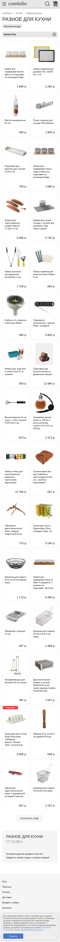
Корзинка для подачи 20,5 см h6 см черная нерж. (15, 580)
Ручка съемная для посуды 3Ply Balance (43, 121)
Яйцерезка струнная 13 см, (15, 632)
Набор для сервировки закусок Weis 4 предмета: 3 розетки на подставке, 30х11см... (44, 582)
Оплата (6, 892)
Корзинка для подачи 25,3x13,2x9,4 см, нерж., (44, 634)
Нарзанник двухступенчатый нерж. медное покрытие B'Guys (13, 529)
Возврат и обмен (10, 902)
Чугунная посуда (12, 26)
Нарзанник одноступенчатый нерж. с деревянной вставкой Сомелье (15, 792)
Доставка (6, 897)
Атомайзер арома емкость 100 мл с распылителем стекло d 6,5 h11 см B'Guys (43, 423)
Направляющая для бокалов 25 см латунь (16, 681)
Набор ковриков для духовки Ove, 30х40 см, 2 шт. (43, 72)
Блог (4, 881)
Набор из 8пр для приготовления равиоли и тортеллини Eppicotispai (14, 477)
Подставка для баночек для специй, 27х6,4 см (15, 169)
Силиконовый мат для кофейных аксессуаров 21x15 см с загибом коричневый (42, 477)
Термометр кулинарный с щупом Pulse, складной (44, 323)
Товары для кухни (34, 13)
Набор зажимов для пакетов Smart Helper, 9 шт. (44, 274)
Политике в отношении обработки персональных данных (27, 929)
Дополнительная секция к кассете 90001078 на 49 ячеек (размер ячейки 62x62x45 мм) (44, 685)
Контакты (7, 908)
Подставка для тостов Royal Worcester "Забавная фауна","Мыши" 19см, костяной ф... (16, 739)
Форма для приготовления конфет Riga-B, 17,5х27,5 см (12, 224)
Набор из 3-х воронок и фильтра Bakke (15, 321)
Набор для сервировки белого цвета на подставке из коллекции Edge (14, 73)
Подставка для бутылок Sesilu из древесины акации (42, 371)
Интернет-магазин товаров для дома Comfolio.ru (17, 3)
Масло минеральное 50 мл (15, 121)
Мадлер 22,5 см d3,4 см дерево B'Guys (43, 735)
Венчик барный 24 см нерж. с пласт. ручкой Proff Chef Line (15, 420)
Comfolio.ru (7, 13)
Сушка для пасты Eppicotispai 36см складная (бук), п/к (42, 528)
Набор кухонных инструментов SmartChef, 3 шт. (13, 274)
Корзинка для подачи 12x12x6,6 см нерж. (44, 789)
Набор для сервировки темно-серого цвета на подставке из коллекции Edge (42, 171)
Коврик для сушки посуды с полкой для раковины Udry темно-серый (43, 224)
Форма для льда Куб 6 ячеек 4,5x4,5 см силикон (15, 371)
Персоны (6, 887)
